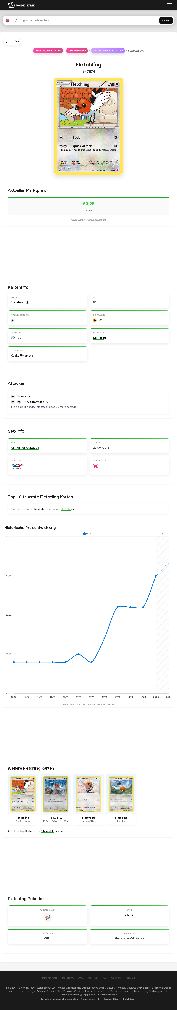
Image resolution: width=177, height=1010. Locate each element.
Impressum (68, 977)
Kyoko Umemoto (22, 355)
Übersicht (47, 831)
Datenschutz (49, 977)
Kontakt (130, 977)
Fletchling (67, 509)
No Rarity (99, 338)
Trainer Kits (77, 50)
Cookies (92, 977)
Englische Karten (48, 50)
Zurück (12, 42)
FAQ (104, 977)
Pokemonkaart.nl (90, 999)
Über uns (116, 977)
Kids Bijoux (128, 999)
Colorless (17, 302)
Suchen (166, 20)
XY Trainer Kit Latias (108, 50)
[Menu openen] (169, 5)
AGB (80, 977)
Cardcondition (111, 999)
